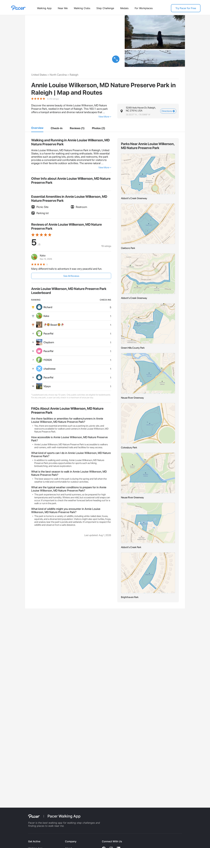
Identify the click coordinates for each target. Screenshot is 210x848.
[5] (98, 128)
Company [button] (70, 841)
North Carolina (58, 74)
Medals (124, 8)
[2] (56, 128)
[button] (115, 59)
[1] (37, 128)
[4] (77, 128)
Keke (43, 255)
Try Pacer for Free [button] (185, 8)
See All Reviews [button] (71, 275)
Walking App (44, 8)
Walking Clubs (82, 8)
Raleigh (74, 74)
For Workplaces (144, 8)
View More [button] (103, 116)
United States (39, 74)
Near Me (63, 8)
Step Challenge (105, 8)
